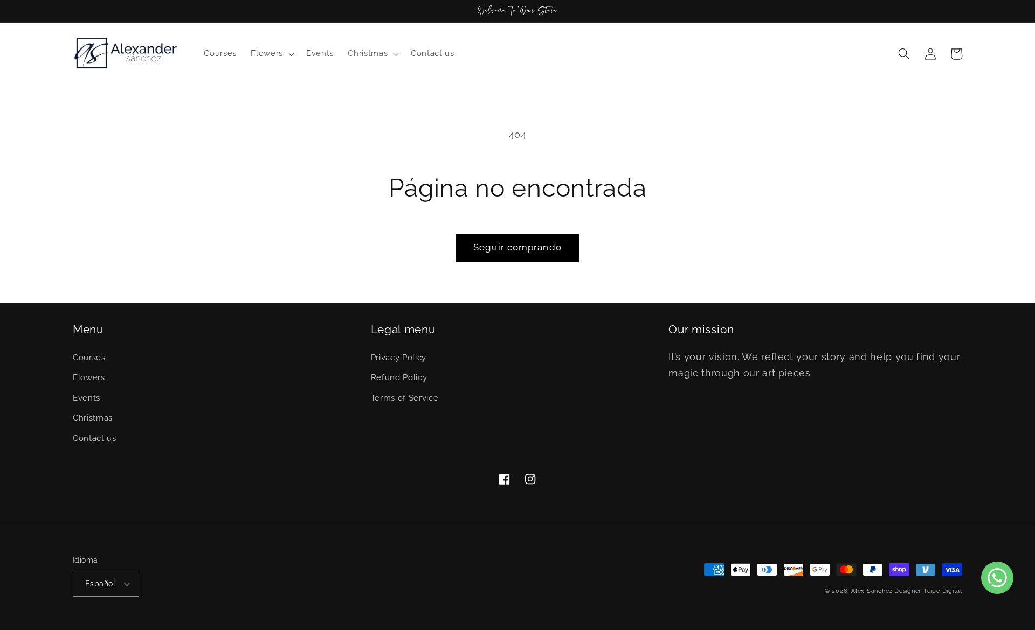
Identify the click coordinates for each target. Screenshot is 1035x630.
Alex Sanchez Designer (886, 590)
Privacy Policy (398, 357)
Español (100, 583)
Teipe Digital (942, 590)
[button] (271, 53)
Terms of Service (405, 398)
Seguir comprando (517, 247)
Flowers (89, 377)
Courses (89, 357)
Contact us (94, 438)
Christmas (93, 418)
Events (86, 398)
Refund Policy (399, 377)
